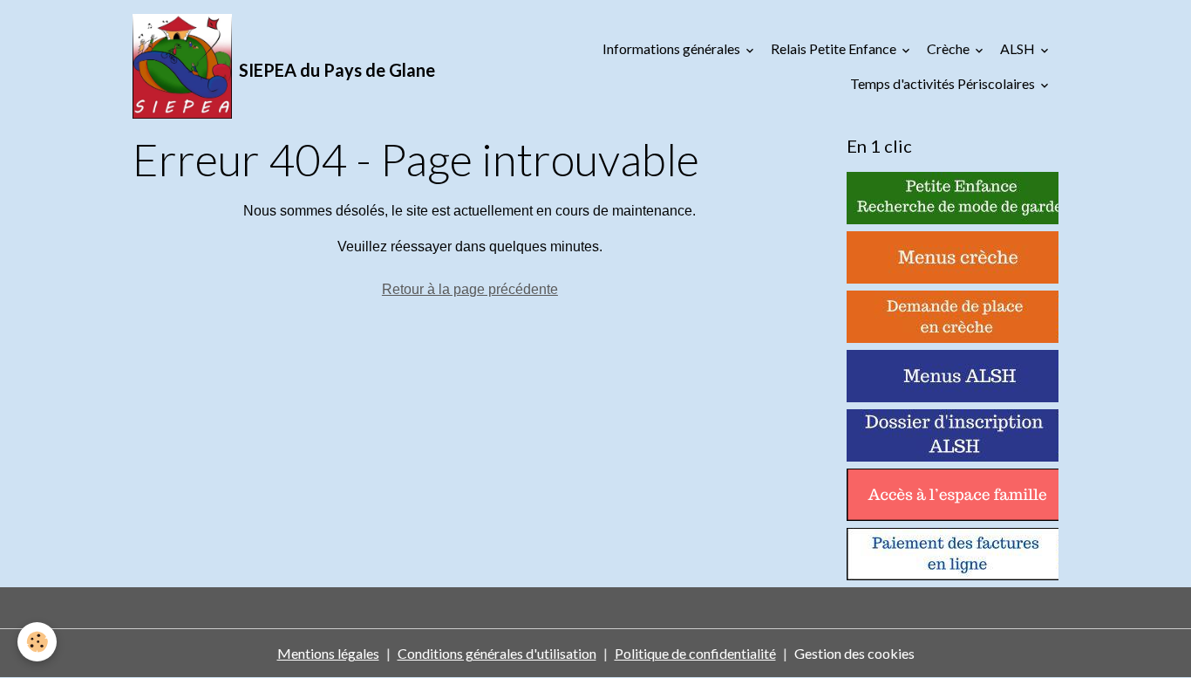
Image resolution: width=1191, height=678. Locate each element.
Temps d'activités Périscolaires (944, 83)
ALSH (1019, 48)
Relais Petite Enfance (835, 48)
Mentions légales (328, 653)
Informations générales (672, 48)
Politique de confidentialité (695, 653)
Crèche (949, 48)
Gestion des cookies (854, 653)
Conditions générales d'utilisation (497, 653)
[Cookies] (37, 641)
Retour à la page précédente (470, 289)
